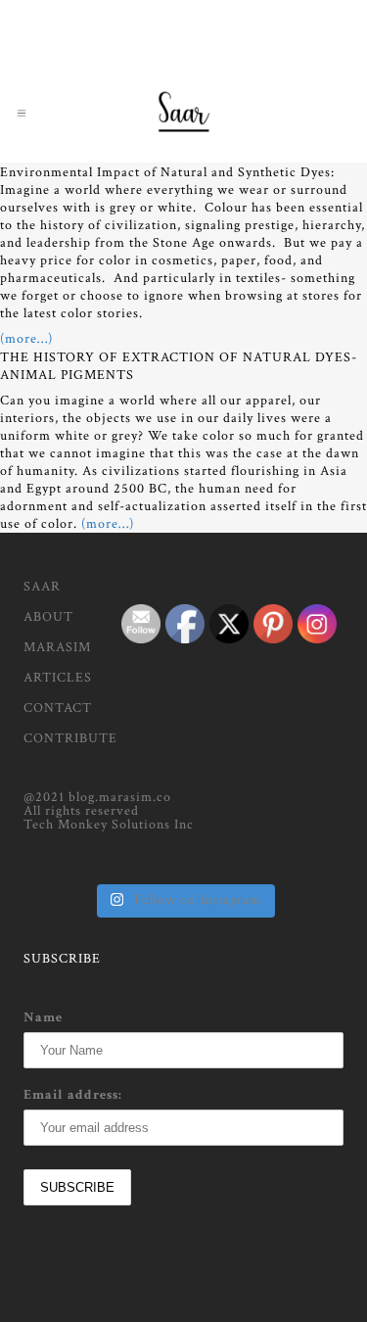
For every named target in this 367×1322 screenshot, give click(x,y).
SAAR (42, 586)
